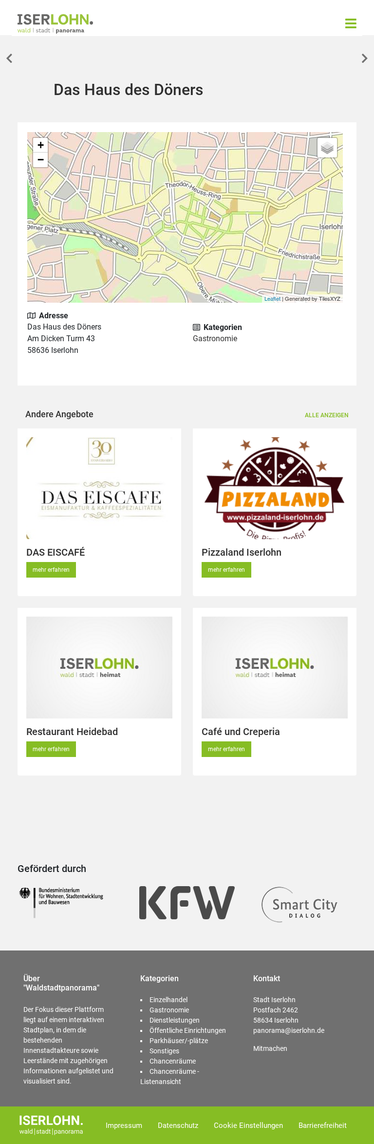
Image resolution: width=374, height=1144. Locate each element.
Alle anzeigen (327, 415)
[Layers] (327, 147)
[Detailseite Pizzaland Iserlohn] (275, 488)
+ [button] (40, 145)
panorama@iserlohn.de (288, 1030)
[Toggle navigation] (350, 23)
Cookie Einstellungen (248, 1125)
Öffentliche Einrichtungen (188, 1030)
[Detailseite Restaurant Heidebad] (99, 667)
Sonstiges (164, 1051)
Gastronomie (215, 338)
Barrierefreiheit (323, 1125)
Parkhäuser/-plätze (179, 1041)
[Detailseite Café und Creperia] (275, 667)
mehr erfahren (51, 569)
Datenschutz (178, 1125)
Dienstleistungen (175, 1020)
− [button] (40, 160)
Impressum (124, 1125)
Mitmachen (270, 1048)
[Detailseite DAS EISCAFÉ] (99, 488)
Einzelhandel (168, 1000)
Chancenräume (173, 1061)
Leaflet (272, 298)
